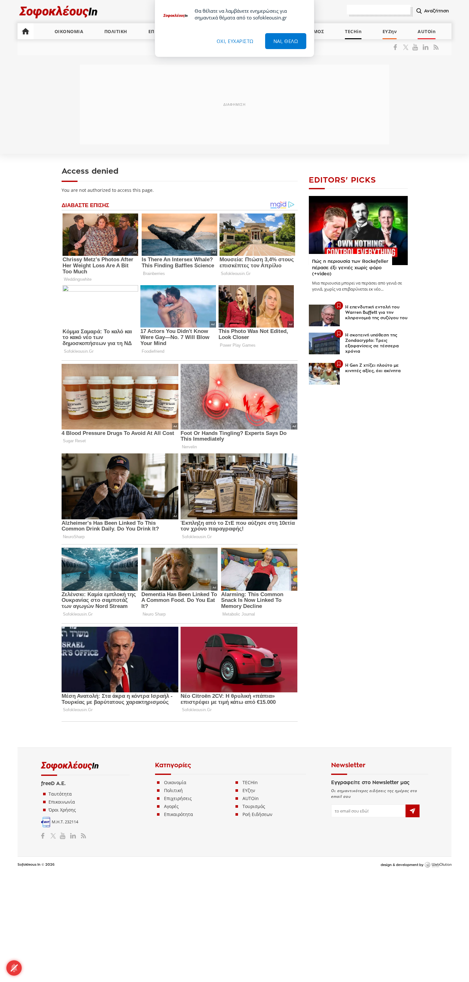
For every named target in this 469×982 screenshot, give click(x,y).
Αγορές (171, 806)
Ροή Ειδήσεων (257, 814)
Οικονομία (175, 782)
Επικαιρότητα (178, 814)
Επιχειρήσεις (178, 798)
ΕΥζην (248, 790)
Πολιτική (173, 790)
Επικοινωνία (61, 802)
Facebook (398, 47)
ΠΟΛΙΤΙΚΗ (115, 31)
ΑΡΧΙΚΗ (26, 31)
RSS (435, 47)
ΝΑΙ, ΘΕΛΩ (285, 41)
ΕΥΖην (390, 31)
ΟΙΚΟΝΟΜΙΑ (69, 31)
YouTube (416, 47)
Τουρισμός (253, 806)
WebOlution (438, 865)
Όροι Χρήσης (62, 810)
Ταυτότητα (60, 794)
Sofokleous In (59, 11)
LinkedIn (425, 47)
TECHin (353, 31)
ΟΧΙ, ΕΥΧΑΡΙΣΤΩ (235, 41)
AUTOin (426, 31)
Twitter (407, 47)
